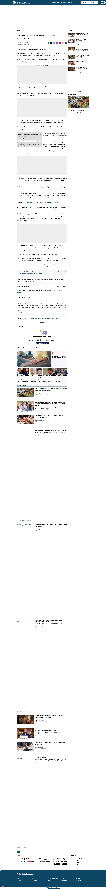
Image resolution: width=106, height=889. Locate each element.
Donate (68, 2)
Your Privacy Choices (54, 888)
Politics (18, 878)
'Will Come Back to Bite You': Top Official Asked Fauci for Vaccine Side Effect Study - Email (82, 49)
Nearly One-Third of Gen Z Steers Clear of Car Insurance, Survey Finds (48, 620)
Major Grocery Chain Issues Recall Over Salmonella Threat (42, 202)
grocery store (42, 178)
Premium (54, 2)
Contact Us (78, 860)
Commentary (63, 2)
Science (63, 878)
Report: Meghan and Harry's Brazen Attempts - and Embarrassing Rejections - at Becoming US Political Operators (82, 42)
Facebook (20, 312)
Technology (48, 318)
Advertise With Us (80, 866)
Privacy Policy (52, 885)
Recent (29, 300)
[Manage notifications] (3, 886)
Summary (21, 300)
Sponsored (78, 880)
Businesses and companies (36, 318)
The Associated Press (27, 297)
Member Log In (93, 2)
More (25, 300)
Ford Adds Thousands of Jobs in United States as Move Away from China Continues (82, 56)
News (58, 2)
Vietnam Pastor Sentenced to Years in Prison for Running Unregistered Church (82, 69)
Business (49, 880)
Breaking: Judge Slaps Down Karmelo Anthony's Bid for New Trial (82, 34)
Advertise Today (37, 281)
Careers (78, 862)
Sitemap (56, 885)
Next (19, 852)
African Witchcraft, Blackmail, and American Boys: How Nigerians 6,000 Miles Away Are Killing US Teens (50, 429)
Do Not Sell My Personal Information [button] (68, 885)
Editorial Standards (80, 858)
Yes (21, 138)
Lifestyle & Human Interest (52, 878)
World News (34, 878)
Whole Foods (63, 135)
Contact (33, 300)
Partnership (79, 864)
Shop (72, 2)
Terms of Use (23, 145)
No (24, 138)
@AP (19, 310)
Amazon (25, 318)
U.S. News (55, 318)
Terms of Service (60, 885)
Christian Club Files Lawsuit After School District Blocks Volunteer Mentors (82, 62)
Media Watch (64, 880)
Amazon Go (20, 95)
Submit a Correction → (62, 286)
